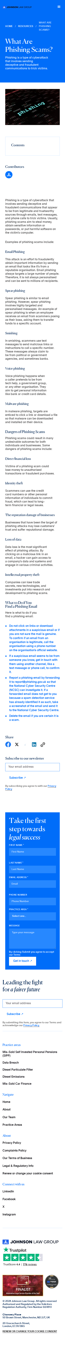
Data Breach (11, 1062)
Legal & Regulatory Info (18, 1165)
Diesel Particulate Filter (18, 1069)
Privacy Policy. (31, 1025)
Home (6, 1102)
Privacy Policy (12, 1142)
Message (14, 926)
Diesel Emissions (14, 1076)
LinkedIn (8, 1191)
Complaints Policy (14, 1150)
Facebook (9, 1199)
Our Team (9, 1117)
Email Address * (18, 877)
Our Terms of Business (17, 1158)
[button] (59, 6)
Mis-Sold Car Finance (17, 1083)
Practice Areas (12, 1124)
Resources (25, 26)
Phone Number (18, 895)
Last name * (16, 863)
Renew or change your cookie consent (28, 1173)
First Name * (16, 845)
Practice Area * (18, 909)
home (9, 26)
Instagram (9, 1214)
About (6, 1109)
